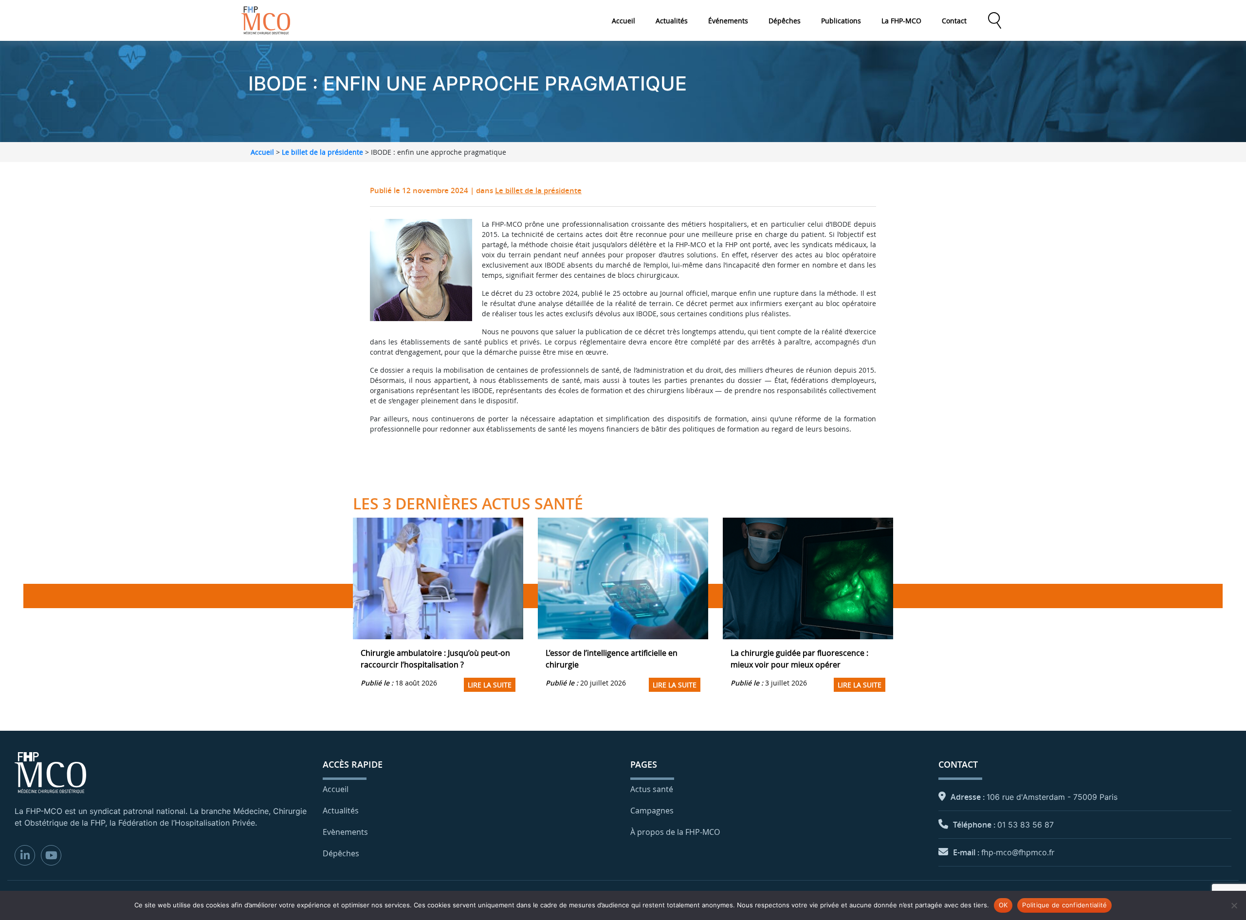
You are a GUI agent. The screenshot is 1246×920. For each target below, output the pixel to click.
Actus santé (651, 789)
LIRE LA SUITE (490, 684)
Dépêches (785, 20)
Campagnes (652, 810)
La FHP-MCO (901, 20)
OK (1003, 905)
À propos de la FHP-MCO (675, 832)
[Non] (1234, 905)
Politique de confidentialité (1064, 905)
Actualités (672, 20)
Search (994, 20)
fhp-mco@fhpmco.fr (1018, 852)
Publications (841, 20)
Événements (728, 20)
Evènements (345, 832)
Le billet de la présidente (322, 152)
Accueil (623, 20)
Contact (954, 20)
